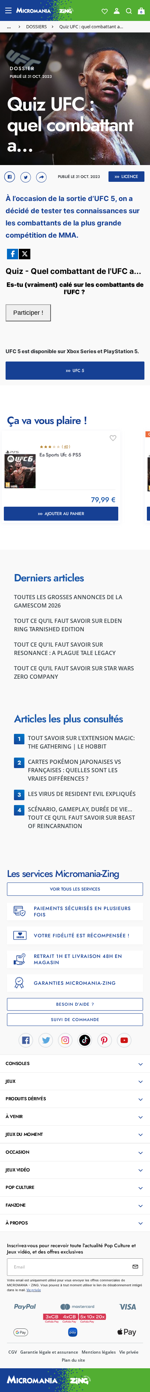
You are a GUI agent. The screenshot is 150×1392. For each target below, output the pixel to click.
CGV (12, 1352)
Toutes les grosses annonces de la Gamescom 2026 (68, 601)
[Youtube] (124, 1039)
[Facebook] (25, 1039)
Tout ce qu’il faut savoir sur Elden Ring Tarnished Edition (68, 625)
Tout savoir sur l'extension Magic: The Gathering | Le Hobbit (81, 742)
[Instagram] (65, 1039)
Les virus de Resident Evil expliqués (82, 794)
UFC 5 (78, 370)
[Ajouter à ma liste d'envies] (113, 438)
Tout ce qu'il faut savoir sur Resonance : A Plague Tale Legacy (64, 649)
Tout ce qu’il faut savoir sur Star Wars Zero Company (74, 672)
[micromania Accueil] (45, 10)
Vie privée (128, 1352)
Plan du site (73, 1360)
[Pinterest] (104, 1039)
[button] (75, 1064)
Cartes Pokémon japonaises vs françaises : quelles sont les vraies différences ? (74, 770)
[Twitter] (45, 1039)
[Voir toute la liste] (104, 11)
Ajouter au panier (64, 514)
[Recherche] (129, 12)
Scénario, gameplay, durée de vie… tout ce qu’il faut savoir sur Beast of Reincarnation (81, 817)
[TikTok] (84, 1039)
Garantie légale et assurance (49, 1352)
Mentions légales (99, 1352)
